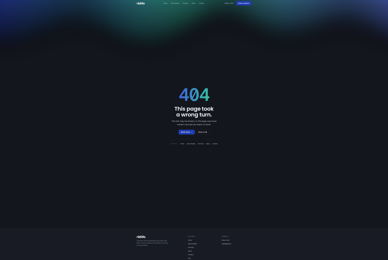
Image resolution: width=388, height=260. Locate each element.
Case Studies (175, 3)
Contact (201, 3)
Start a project (243, 3)
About (194, 3)
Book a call (229, 3)
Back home (185, 132)
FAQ (189, 258)
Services (185, 3)
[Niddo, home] (141, 3)
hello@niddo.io (226, 244)
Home (165, 3)
